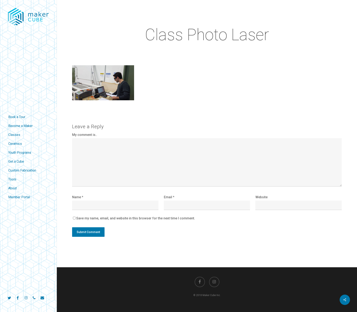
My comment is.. (84, 135)
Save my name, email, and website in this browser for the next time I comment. (135, 218)
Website (261, 197)
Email (169, 197)
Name (77, 197)
